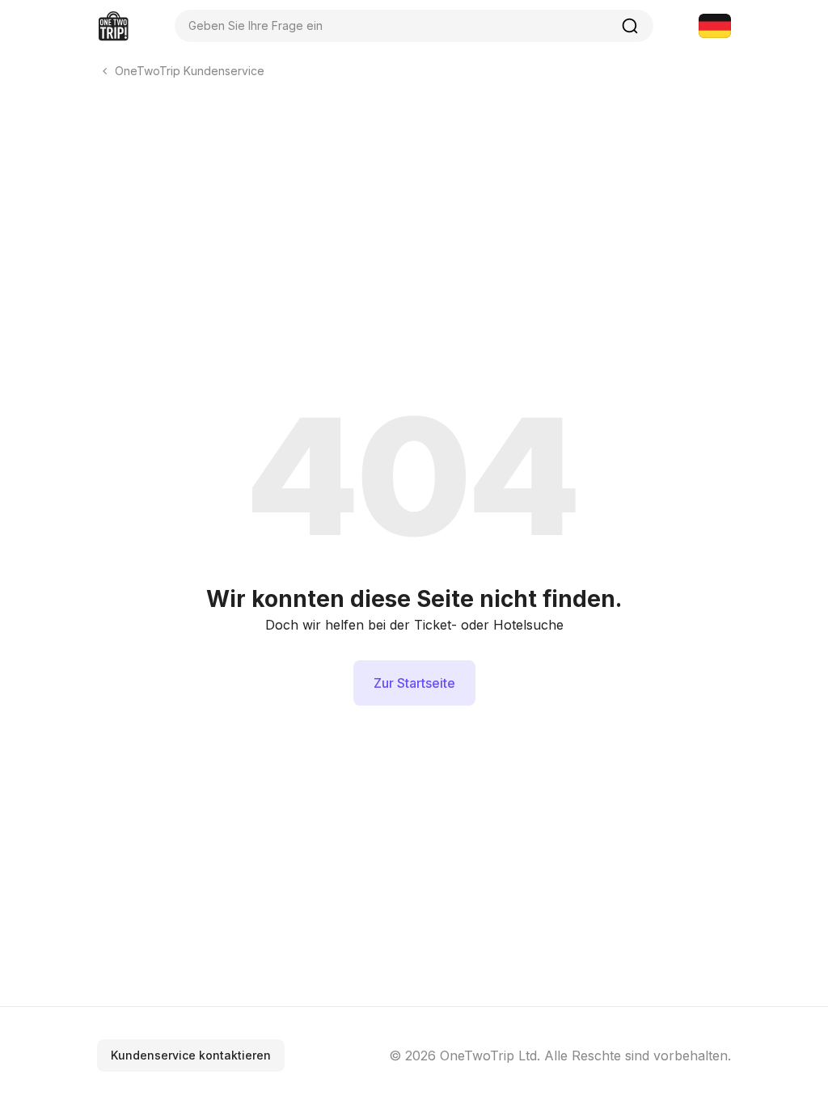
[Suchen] (630, 26)
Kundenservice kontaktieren (191, 1055)
